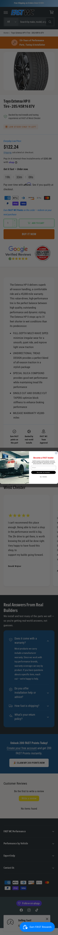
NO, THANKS (43, 476)
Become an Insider (43, 472)
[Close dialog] (56, 453)
